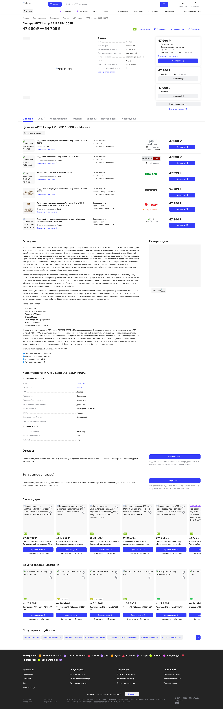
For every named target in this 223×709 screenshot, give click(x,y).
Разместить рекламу (125, 679)
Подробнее (156, 290)
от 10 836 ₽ (63, 537)
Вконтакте (27, 687)
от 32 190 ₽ (96, 603)
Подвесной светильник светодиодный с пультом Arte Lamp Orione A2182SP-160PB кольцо (61, 220)
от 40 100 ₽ (30, 537)
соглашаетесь (105, 694)
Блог (25, 683)
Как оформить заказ (78, 683)
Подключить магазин (126, 674)
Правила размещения (126, 683)
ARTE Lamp (81, 383)
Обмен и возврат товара (80, 679)
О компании (28, 674)
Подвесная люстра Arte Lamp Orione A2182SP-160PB (59, 157)
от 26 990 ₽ (30, 603)
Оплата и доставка (77, 674)
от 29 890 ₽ (163, 603)
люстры (79, 388)
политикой (117, 694)
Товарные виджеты (172, 674)
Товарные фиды (170, 683)
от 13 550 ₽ (162, 537)
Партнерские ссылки (172, 679)
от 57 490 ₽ (129, 603)
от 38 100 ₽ (96, 537)
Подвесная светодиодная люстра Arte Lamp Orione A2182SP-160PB (62, 142)
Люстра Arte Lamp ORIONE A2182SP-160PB (54, 173)
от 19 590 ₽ (129, 537)
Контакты (27, 679)
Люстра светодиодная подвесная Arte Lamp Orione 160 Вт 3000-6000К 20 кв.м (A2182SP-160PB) (61, 204)
